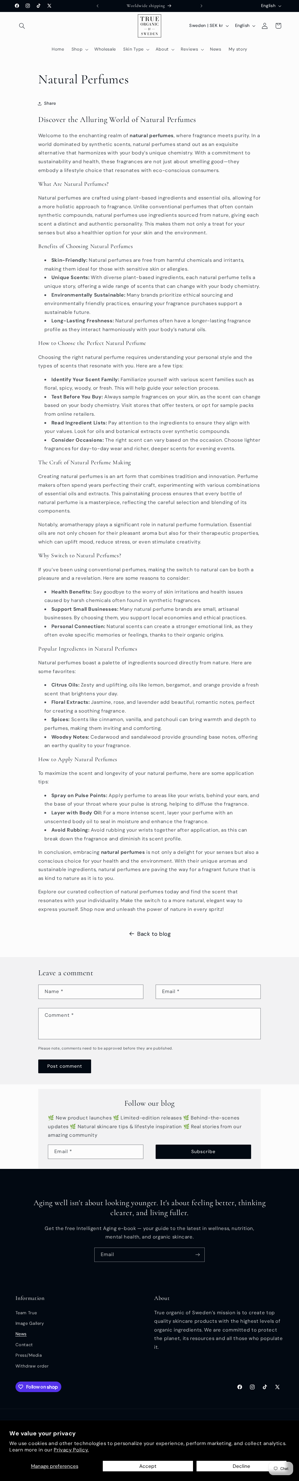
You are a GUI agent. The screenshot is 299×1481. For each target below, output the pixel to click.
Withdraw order (32, 1366)
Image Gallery (29, 1323)
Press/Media (28, 1355)
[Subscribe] (197, 1255)
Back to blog (154, 934)
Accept (148, 1466)
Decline (241, 1466)
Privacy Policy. (71, 1449)
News (21, 1334)
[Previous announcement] (97, 6)
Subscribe (203, 1151)
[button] (22, 25)
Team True (26, 1313)
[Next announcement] (201, 6)
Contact (24, 1345)
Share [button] (50, 103)
